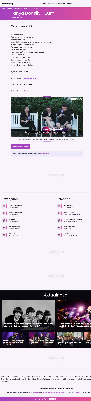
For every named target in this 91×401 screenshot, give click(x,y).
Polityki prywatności (47, 392)
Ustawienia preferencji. (60, 392)
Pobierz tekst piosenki (20, 147)
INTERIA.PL (78, 392)
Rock (25, 8)
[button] (48, 3)
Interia (3, 8)
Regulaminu (35, 392)
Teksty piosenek (18, 8)
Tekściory (9, 8)
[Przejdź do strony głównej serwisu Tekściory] (7, 3)
